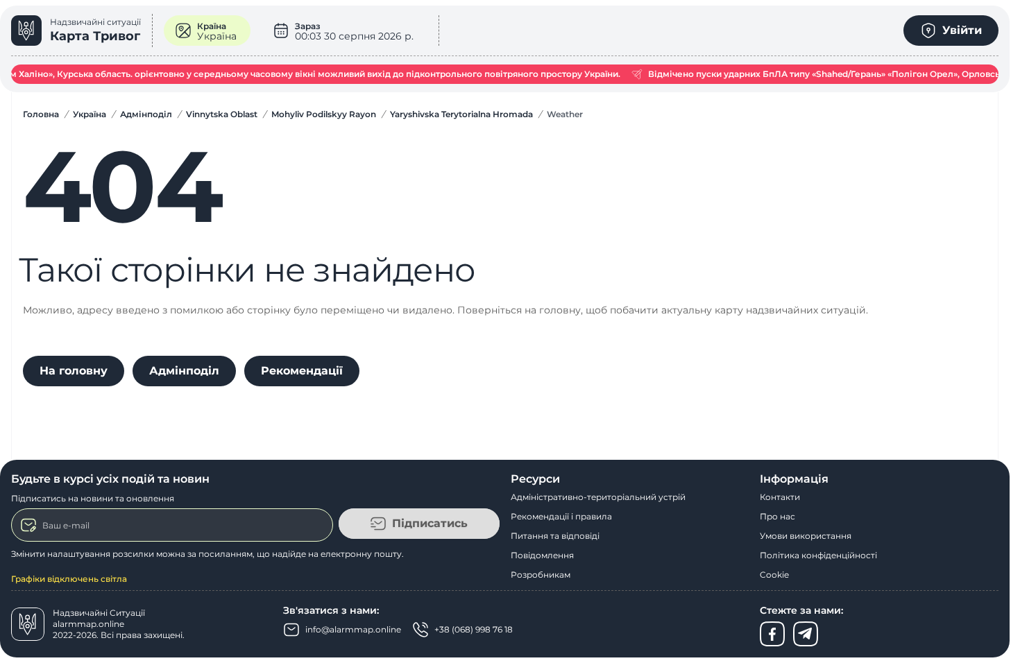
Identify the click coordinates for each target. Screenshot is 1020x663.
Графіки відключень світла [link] (69, 579)
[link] (82, 30)
